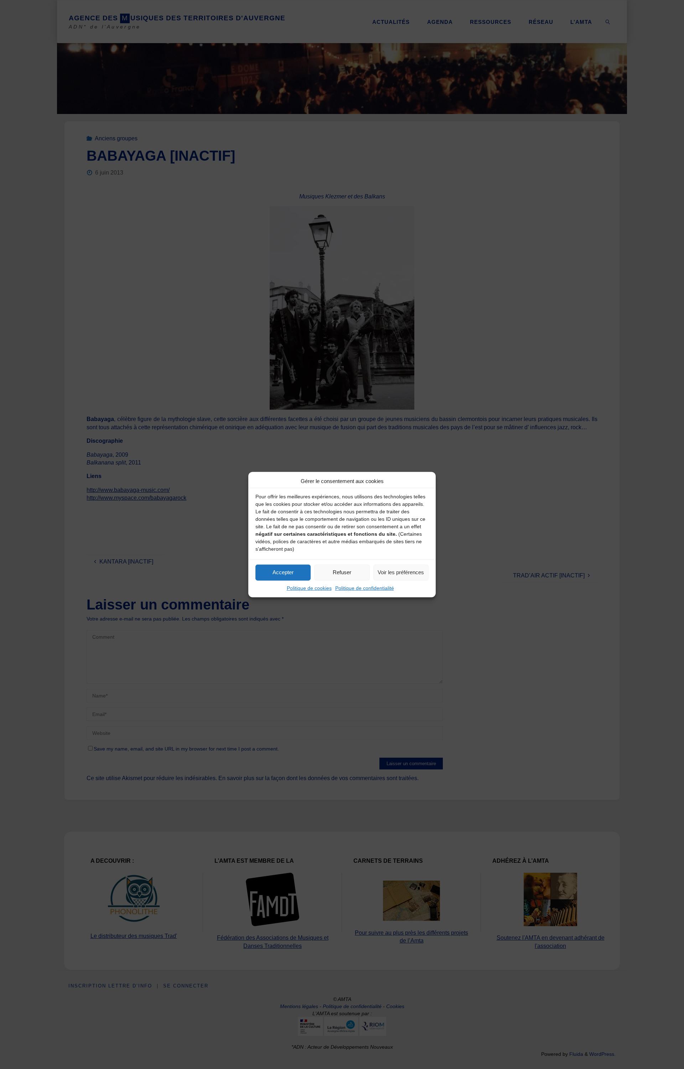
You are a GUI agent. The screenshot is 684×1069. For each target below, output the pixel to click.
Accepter (283, 572)
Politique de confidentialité (364, 588)
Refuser (342, 572)
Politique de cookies (309, 588)
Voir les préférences (401, 572)
